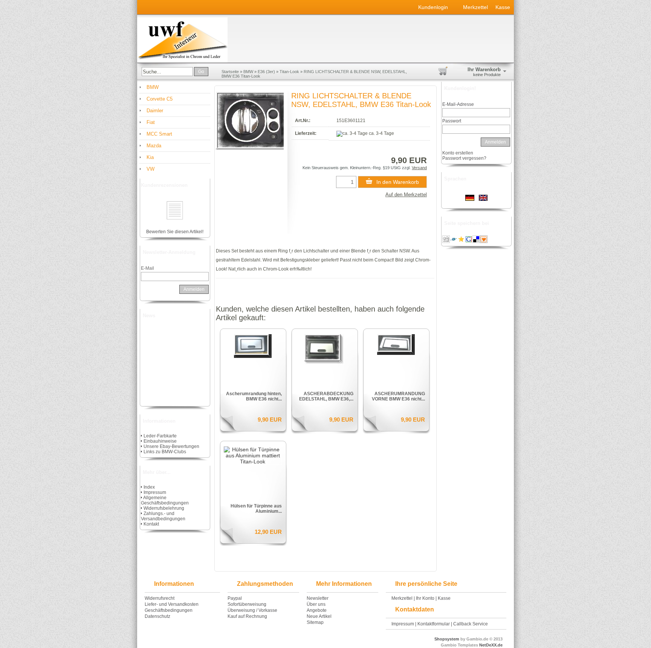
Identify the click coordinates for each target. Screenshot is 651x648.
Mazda (154, 145)
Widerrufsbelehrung (164, 508)
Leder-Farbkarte (160, 436)
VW (150, 169)
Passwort (451, 121)
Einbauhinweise (160, 441)
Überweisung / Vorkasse (252, 610)
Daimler (155, 110)
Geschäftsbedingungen (169, 610)
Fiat (151, 122)
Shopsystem (446, 639)
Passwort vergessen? (464, 158)
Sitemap (315, 622)
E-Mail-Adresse (458, 104)
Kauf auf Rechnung (247, 616)
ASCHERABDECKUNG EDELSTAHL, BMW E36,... (326, 396)
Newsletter (318, 598)
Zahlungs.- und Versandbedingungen (163, 516)
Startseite (230, 71)
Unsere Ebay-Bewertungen (171, 446)
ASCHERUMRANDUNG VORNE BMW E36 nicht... (398, 396)
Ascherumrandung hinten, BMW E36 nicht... (254, 396)
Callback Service (470, 624)
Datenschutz (157, 616)
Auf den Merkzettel (406, 194)
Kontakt (151, 524)
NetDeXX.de (490, 645)
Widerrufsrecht (159, 598)
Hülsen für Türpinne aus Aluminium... (256, 508)
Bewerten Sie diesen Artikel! (174, 231)
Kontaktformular (433, 624)
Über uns (316, 604)
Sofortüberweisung (247, 604)
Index (149, 487)
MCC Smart (159, 134)
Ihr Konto (425, 598)
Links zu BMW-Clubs (165, 451)
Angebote (317, 610)
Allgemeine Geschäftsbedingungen (165, 500)
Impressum (155, 492)
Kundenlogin (436, 7)
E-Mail (147, 268)
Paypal (235, 598)
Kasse (502, 7)
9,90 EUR (270, 419)
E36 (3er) (266, 71)
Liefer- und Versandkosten (172, 604)
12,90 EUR (268, 532)
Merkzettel (475, 7)
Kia (150, 157)
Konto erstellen (457, 153)
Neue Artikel (319, 616)
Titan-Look (289, 71)
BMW (248, 71)
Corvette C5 (160, 99)
